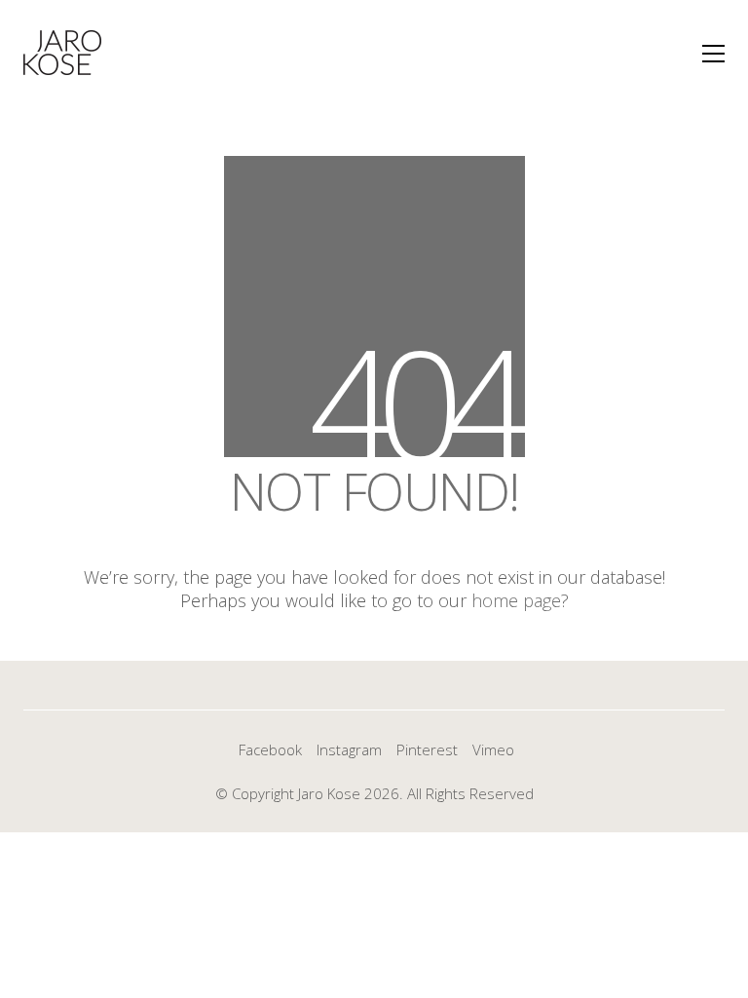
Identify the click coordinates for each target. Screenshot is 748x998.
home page (516, 600)
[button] (713, 53)
